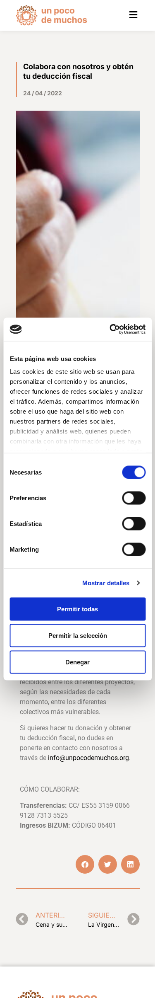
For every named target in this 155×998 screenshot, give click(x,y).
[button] (133, 15)
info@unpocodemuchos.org (88, 758)
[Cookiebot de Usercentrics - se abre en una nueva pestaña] (110, 329)
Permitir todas (77, 608)
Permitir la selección (77, 635)
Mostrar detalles (106, 582)
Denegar (77, 661)
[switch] (133, 497)
